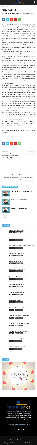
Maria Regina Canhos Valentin (18, 331)
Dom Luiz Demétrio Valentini (18, 308)
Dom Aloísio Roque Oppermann (19, 315)
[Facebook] (14, 429)
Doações (27, 438)
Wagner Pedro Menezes (16, 261)
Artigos (7, 6)
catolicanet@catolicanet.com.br (21, 424)
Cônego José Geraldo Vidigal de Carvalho (22, 246)
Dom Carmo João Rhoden (17, 292)
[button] (34, 2)
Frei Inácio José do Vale (16, 284)
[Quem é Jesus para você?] (6, 202)
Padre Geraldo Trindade (16, 339)
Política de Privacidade (22, 440)
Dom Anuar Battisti (15, 300)
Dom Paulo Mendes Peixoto (18, 277)
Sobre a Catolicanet (11, 438)
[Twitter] (18, 429)
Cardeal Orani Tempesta (16, 230)
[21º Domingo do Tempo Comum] (6, 193)
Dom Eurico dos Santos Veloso (11, 13)
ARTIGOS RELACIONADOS (10, 187)
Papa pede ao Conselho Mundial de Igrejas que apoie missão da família (10, 155)
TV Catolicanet (12, 440)
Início (3, 6)
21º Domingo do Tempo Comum (22, 191)
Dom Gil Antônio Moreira (17, 347)
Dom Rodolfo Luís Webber (17, 269)
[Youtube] (23, 429)
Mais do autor (22, 187)
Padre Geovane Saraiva (16, 253)
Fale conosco (20, 438)
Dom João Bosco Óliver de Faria (19, 323)
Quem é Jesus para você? (19, 200)
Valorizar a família (30, 154)
